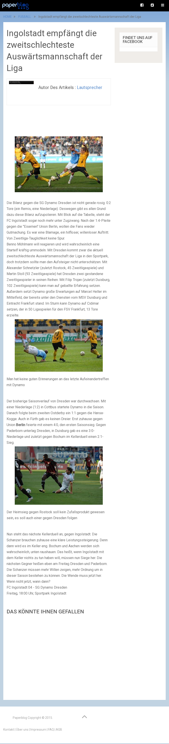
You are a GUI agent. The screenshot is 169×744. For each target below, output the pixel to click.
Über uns (22, 729)
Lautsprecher (89, 87)
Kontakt (8, 729)
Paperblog (20, 717)
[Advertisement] (59, 656)
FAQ (51, 729)
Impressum (38, 729)
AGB (59, 729)
